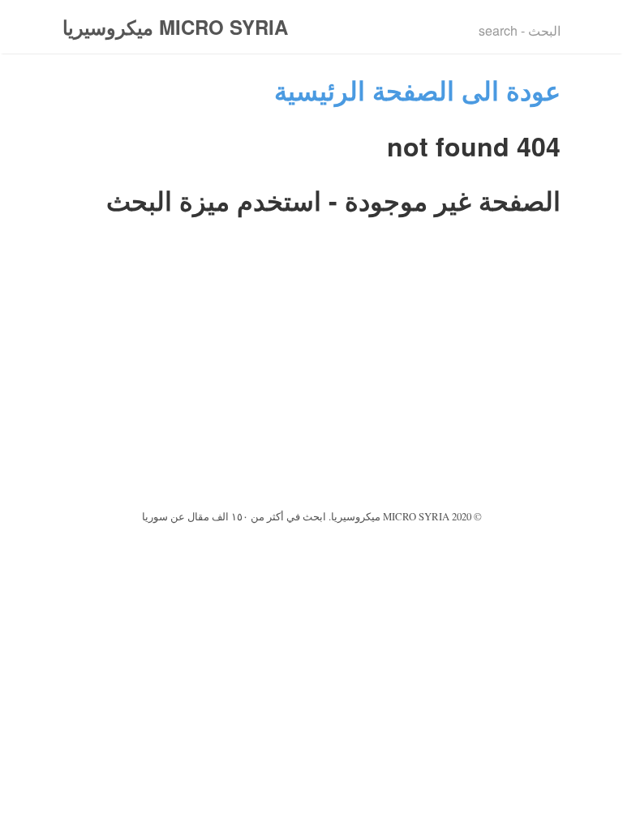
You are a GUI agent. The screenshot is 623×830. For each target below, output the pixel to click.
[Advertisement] (311, 384)
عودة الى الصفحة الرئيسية (417, 90)
